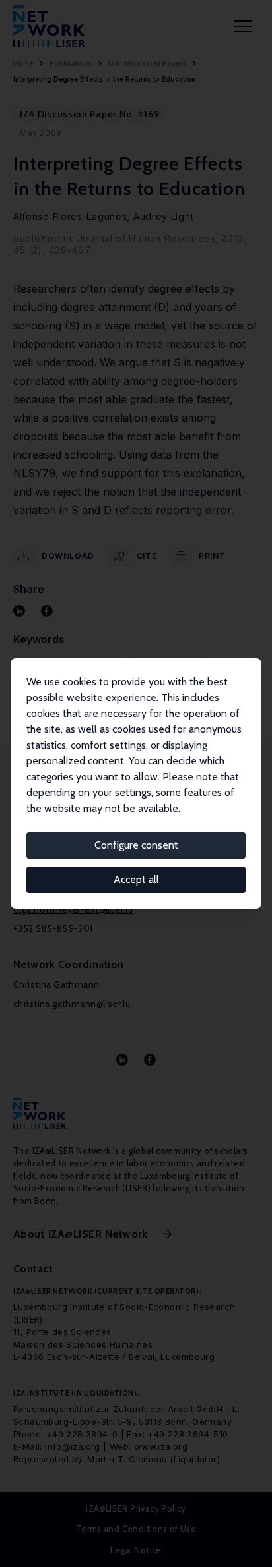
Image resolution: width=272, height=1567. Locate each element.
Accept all (136, 879)
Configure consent (136, 845)
